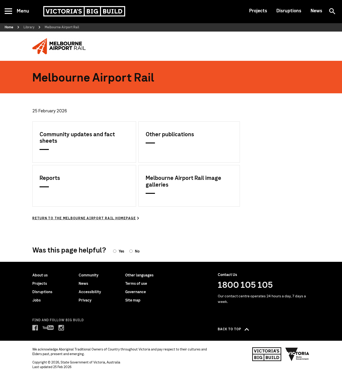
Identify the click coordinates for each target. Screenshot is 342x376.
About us (40, 275)
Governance (135, 292)
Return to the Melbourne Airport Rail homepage (84, 218)
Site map (133, 300)
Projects (258, 11)
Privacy (85, 300)
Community (88, 275)
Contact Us (227, 275)
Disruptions (288, 11)
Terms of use (136, 283)
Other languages (139, 275)
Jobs (36, 300)
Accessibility (90, 292)
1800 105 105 (245, 285)
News (316, 11)
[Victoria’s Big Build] (84, 11)
